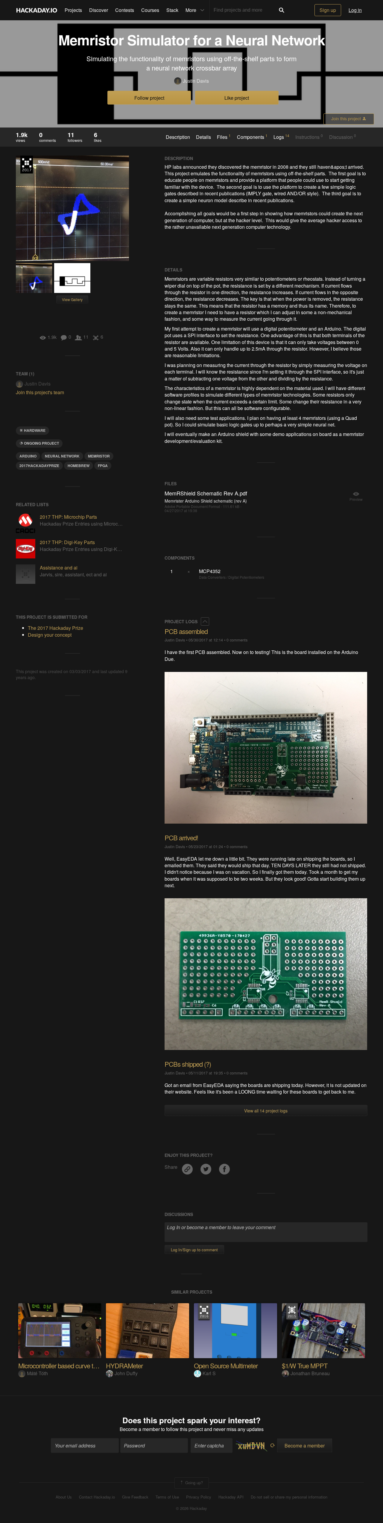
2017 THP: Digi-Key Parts (67, 542)
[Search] (282, 10)
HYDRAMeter (124, 1365)
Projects (73, 10)
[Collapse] (205, 621)
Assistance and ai (58, 567)
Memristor (99, 456)
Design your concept (50, 634)
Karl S (209, 1373)
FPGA (103, 465)
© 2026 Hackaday (191, 1508)
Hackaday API (231, 1497)
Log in (355, 10)
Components (252, 136)
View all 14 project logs (266, 1111)
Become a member (140, 1429)
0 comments (237, 640)
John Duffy (126, 1373)
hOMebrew (78, 465)
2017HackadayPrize (39, 465)
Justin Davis (196, 81)
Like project (236, 97)
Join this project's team (40, 392)
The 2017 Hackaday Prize (26, 165)
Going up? (193, 1482)
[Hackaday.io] (37, 10)
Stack (172, 10)
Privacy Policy (198, 1497)
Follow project (149, 97)
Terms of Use (167, 1497)
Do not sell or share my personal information (289, 1497)
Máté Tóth (37, 1373)
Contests (124, 10)
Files (224, 136)
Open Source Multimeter (226, 1365)
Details (203, 137)
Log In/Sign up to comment (194, 1249)
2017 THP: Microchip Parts (68, 516)
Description (178, 137)
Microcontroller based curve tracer (62, 1365)
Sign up (328, 10)
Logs (281, 136)
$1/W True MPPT (304, 1365)
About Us (64, 1497)
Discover (98, 10)
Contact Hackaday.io (97, 1497)
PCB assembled (186, 631)
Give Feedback (135, 1497)
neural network (62, 456)
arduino (28, 456)
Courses (150, 10)
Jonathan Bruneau (310, 1373)
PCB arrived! (181, 837)
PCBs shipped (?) (188, 1063)
